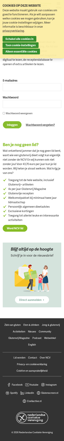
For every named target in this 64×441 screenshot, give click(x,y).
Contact (32, 357)
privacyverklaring (13, 31)
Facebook (17, 384)
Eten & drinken (31, 324)
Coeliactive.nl (34, 401)
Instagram (51, 384)
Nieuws (32, 331)
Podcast (36, 338)
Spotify (14, 392)
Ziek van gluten (12, 324)
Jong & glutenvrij (51, 324)
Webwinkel (50, 338)
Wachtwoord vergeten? (40, 125)
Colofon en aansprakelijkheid (32, 370)
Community (45, 331)
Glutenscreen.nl (49, 392)
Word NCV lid (15, 228)
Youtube (34, 384)
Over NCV (45, 357)
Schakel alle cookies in (19, 39)
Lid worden (19, 357)
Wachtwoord (10, 97)
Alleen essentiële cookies (21, 51)
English (32, 344)
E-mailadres (10, 80)
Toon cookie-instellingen (20, 45)
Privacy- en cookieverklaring (32, 364)
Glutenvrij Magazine (19, 338)
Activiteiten (19, 331)
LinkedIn (29, 392)
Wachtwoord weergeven (19, 113)
